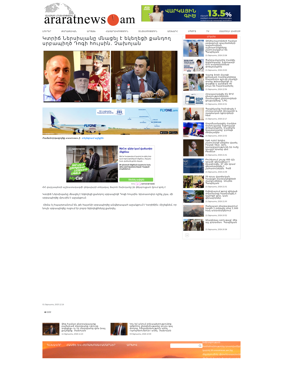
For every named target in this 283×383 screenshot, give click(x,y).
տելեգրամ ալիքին (92, 138)
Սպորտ (192, 31)
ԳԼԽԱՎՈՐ (54, 344)
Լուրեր (46, 31)
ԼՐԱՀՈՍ (211, 36)
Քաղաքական (69, 31)
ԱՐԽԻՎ (132, 344)
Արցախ (91, 31)
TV (207, 31)
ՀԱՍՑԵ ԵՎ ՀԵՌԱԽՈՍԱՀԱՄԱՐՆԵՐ (91, 344)
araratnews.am (235, 338)
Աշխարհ (172, 31)
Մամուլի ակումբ (230, 31)
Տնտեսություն (147, 31)
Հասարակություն (117, 31)
